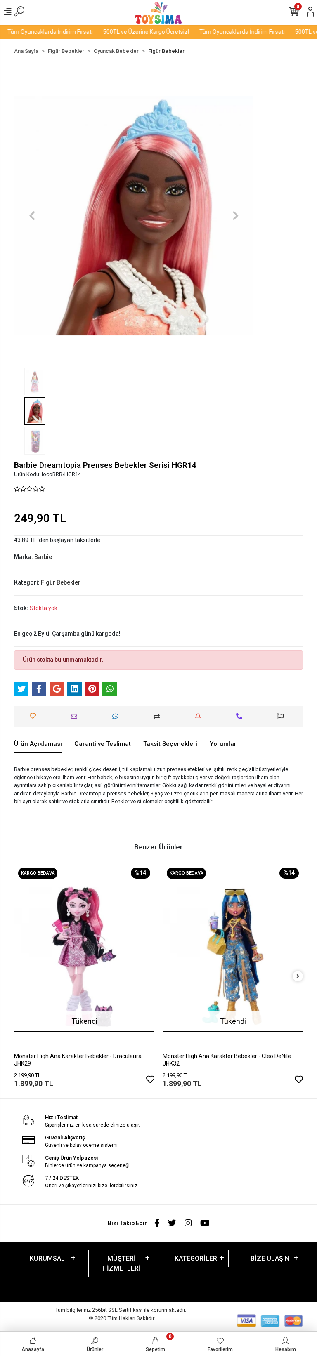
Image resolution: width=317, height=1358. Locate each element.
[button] (32, 216)
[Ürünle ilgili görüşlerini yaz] (117, 716)
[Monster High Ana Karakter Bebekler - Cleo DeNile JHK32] (88, 956)
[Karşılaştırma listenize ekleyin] (158, 716)
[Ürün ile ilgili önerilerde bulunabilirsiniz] (282, 716)
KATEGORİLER (196, 1258)
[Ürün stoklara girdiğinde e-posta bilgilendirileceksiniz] (200, 716)
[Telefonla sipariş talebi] (241, 716)
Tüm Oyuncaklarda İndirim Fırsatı (227, 31)
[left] (19, 976)
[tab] (38, 744)
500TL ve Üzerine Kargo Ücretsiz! (132, 31)
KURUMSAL (47, 1258)
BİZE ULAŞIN (270, 1258)
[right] (298, 976)
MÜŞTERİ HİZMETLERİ (121, 1263)
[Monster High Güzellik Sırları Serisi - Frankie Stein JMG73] (236, 933)
